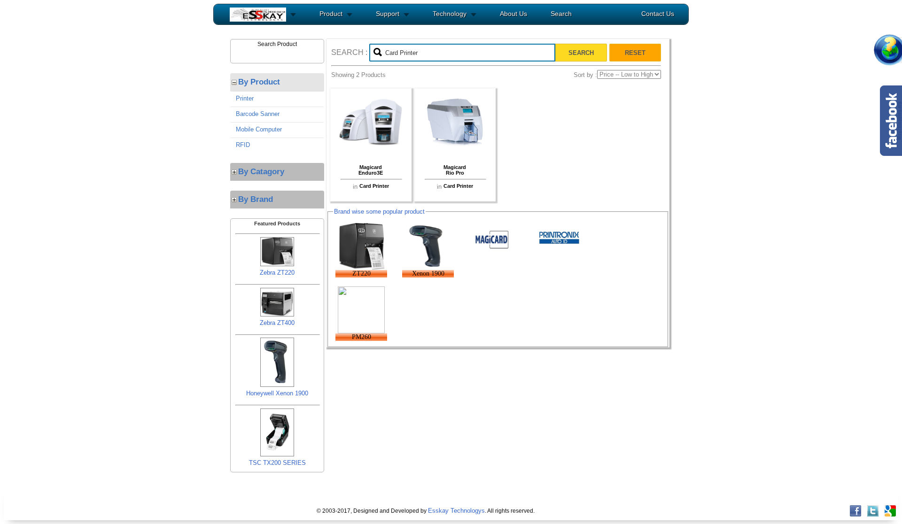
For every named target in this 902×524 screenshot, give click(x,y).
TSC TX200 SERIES (277, 462)
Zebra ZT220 (277, 272)
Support (387, 13)
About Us (513, 13)
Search (561, 13)
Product (330, 13)
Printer (245, 98)
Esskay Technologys (456, 510)
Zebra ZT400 (277, 322)
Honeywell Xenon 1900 (277, 393)
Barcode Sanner (258, 113)
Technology (450, 13)
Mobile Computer (259, 129)
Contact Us (657, 13)
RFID (243, 144)
